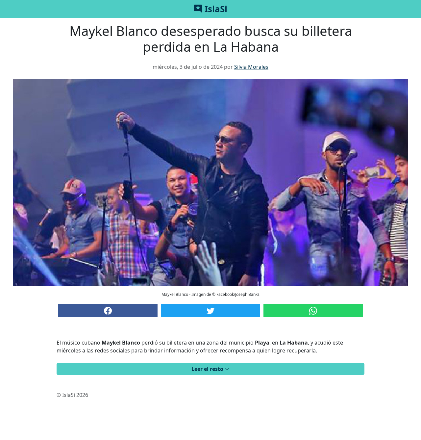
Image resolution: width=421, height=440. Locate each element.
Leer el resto (208, 369)
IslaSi (214, 9)
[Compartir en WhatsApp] (313, 310)
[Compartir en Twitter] (210, 310)
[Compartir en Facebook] (108, 310)
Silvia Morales (251, 66)
